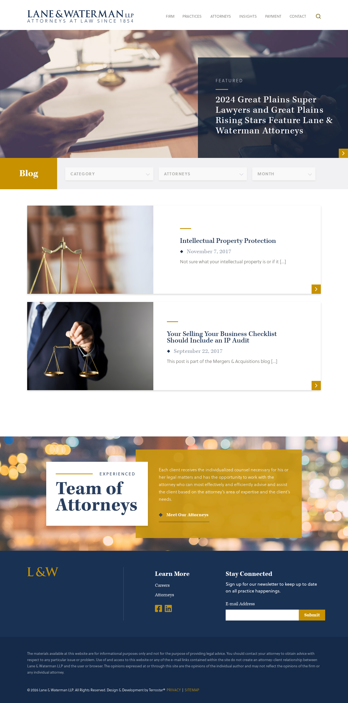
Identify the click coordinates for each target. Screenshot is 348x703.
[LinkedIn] (168, 608)
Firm (170, 16)
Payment (273, 16)
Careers (162, 585)
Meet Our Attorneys (187, 515)
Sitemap (192, 689)
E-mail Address (240, 604)
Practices (192, 16)
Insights (248, 16)
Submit (312, 615)
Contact (298, 16)
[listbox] (109, 173)
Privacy (174, 689)
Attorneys (220, 16)
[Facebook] (158, 608)
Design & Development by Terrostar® (136, 689)
